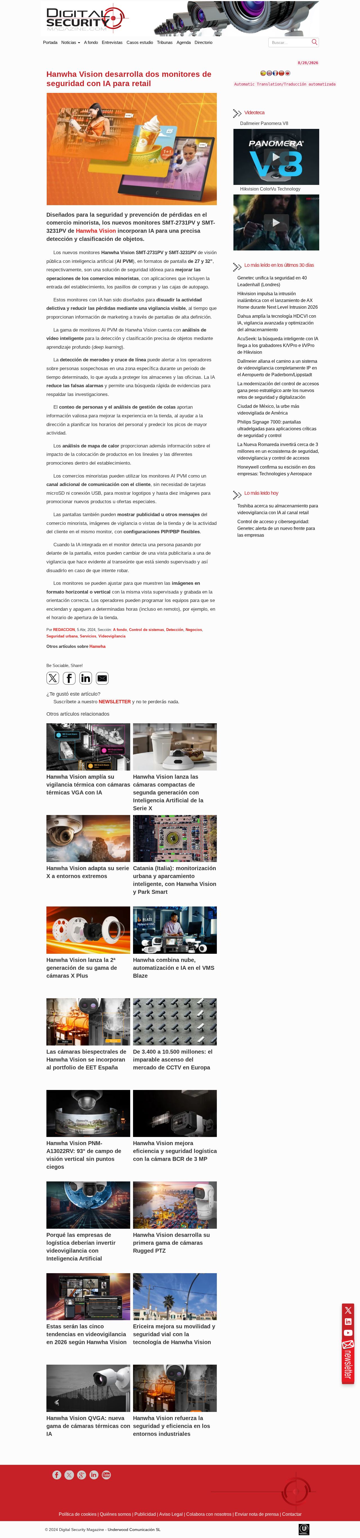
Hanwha (97, 646)
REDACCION (64, 630)
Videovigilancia (111, 636)
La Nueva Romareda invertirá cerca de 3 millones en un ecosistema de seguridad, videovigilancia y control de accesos (278, 451)
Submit (315, 41)
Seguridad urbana (62, 636)
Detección (174, 630)
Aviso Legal (171, 1514)
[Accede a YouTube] (348, 1332)
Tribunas (165, 42)
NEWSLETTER (115, 701)
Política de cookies (77, 1514)
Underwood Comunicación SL (134, 1529)
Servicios (88, 636)
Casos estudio (140, 42)
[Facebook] (69, 678)
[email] (102, 678)
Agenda (184, 42)
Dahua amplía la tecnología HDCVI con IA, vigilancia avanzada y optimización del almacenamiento (276, 323)
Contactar (292, 1514)
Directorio (203, 42)
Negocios (194, 630)
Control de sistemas (146, 630)
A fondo (91, 42)
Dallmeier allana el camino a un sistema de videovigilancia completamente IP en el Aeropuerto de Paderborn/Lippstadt (277, 368)
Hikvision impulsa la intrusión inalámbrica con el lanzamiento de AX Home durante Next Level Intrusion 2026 (277, 300)
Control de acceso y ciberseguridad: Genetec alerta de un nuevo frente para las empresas (276, 528)
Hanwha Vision (96, 231)
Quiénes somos (115, 1514)
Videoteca (254, 112)
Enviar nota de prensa (257, 1514)
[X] (53, 678)
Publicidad (145, 1514)
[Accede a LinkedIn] (348, 1321)
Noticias (69, 42)
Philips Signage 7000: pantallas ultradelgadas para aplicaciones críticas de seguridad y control (276, 429)
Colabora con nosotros (208, 1514)
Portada (50, 41)
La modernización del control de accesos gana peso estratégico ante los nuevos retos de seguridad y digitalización (278, 390)
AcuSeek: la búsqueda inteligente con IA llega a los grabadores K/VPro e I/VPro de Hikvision (277, 345)
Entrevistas (112, 42)
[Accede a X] (348, 1310)
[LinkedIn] (86, 678)
